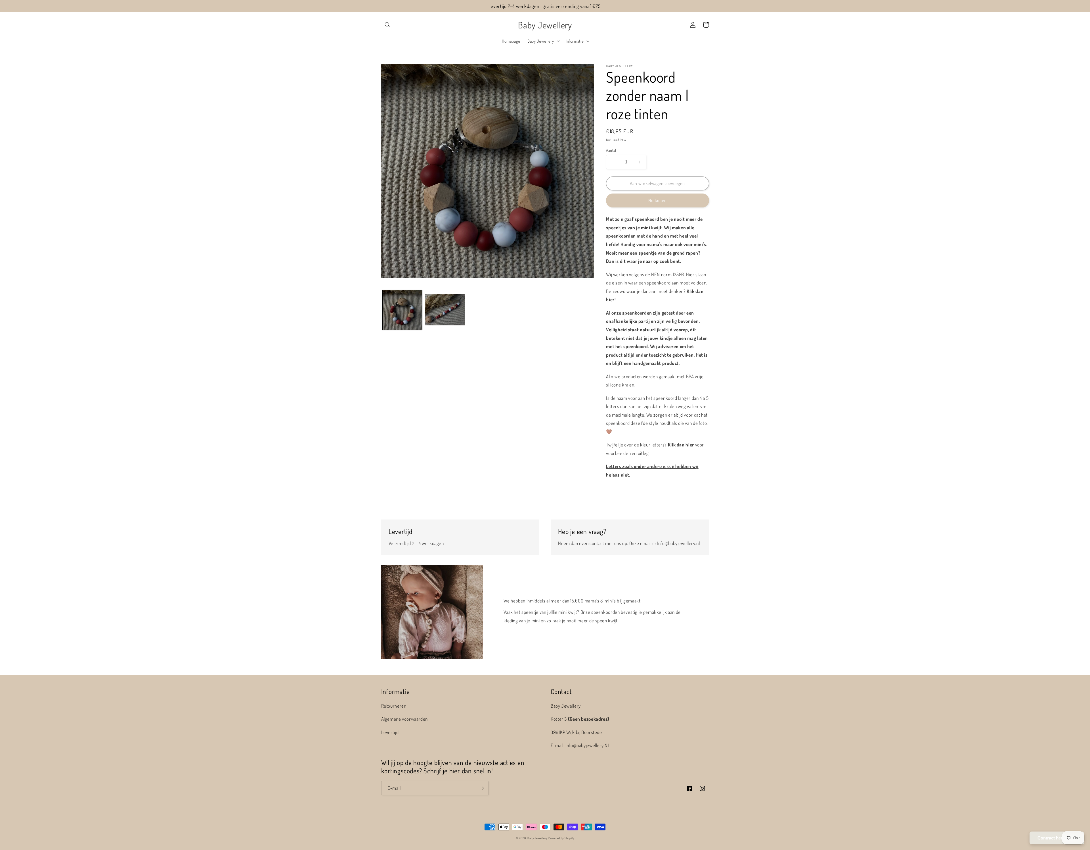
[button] (387, 24)
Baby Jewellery (537, 838)
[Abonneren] (481, 788)
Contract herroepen (1056, 838)
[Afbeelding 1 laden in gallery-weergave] (402, 310)
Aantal (611, 150)
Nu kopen (657, 200)
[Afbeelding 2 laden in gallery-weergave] (445, 310)
